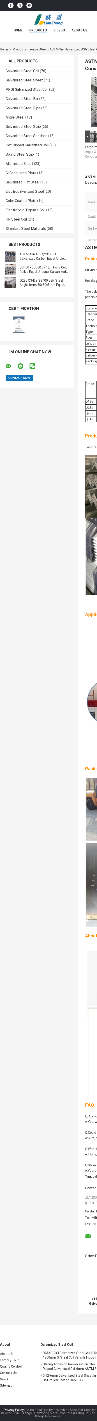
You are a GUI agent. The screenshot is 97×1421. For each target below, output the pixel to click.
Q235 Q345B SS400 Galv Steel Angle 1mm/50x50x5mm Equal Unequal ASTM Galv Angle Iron (42, 285)
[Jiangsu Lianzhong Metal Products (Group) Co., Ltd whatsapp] (23, 366)
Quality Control (11, 1366)
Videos (59, 30)
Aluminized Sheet (19, 164)
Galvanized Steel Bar (22, 99)
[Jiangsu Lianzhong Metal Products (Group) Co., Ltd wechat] (35, 366)
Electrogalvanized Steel (25, 191)
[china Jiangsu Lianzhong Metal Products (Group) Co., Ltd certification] (18, 324)
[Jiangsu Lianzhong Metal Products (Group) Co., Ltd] (48, 20)
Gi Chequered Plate (21, 173)
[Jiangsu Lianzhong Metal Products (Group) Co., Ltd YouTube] (29, 5)
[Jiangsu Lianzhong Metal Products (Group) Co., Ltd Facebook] (11, 5)
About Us (79, 30)
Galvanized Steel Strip (23, 126)
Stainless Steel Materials (26, 228)
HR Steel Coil (16, 219)
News (4, 1379)
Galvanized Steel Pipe (23, 108)
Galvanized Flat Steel (22, 182)
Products (38, 30)
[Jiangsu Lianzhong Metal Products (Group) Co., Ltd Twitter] (20, 5)
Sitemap (6, 1385)
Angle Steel (38, 49)
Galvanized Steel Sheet (24, 80)
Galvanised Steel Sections (26, 136)
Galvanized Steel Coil (22, 71)
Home (18, 30)
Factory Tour (9, 1360)
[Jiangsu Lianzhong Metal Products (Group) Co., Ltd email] (11, 366)
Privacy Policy (14, 1410)
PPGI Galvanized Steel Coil (27, 89)
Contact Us (8, 1373)
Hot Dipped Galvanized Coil (27, 145)
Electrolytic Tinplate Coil (25, 210)
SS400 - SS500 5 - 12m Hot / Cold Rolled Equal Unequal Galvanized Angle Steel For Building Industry (43, 272)
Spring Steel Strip (20, 154)
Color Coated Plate (21, 201)
